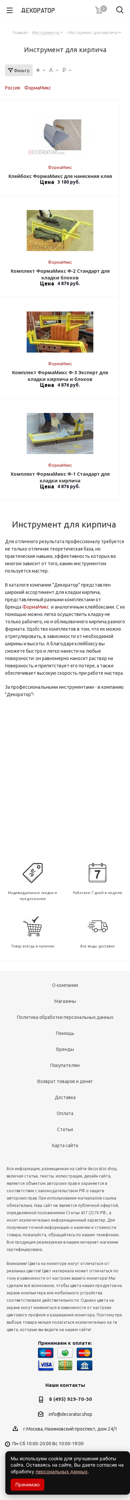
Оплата (65, 1113)
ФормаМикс (37, 87)
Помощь (65, 1033)
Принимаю (27, 1484)
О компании (65, 985)
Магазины (65, 1001)
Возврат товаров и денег (65, 1081)
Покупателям (65, 1065)
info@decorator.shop (70, 1414)
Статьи (65, 1129)
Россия (12, 87)
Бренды (65, 1049)
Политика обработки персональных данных (65, 1017)
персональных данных (62, 1471)
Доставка (65, 1097)
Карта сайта (65, 1145)
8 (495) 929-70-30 (70, 1399)
